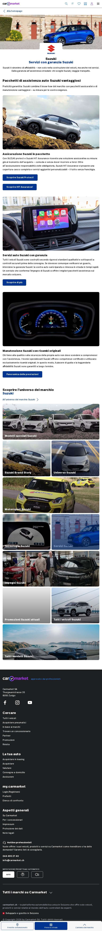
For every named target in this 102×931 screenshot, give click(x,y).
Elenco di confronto (13, 800)
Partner (6, 735)
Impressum (8, 824)
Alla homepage (14, 11)
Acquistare (8, 763)
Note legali (8, 833)
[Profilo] (91, 3)
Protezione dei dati (13, 828)
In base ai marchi (11, 727)
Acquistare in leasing (13, 759)
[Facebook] (5, 702)
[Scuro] (37, 874)
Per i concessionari (12, 820)
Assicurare (8, 777)
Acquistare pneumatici (14, 722)
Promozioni (8, 740)
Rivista (6, 744)
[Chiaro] (23, 874)
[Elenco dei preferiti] (79, 3)
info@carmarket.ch (13, 860)
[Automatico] (8, 874)
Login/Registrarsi (11, 792)
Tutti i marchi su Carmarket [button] (25, 892)
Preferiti (7, 796)
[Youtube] (30, 702)
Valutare (7, 768)
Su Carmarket (10, 815)
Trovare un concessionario (16, 731)
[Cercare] (66, 3)
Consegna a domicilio (14, 772)
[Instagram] (17, 702)
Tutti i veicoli (9, 718)
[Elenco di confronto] (85, 3)
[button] (51, 893)
